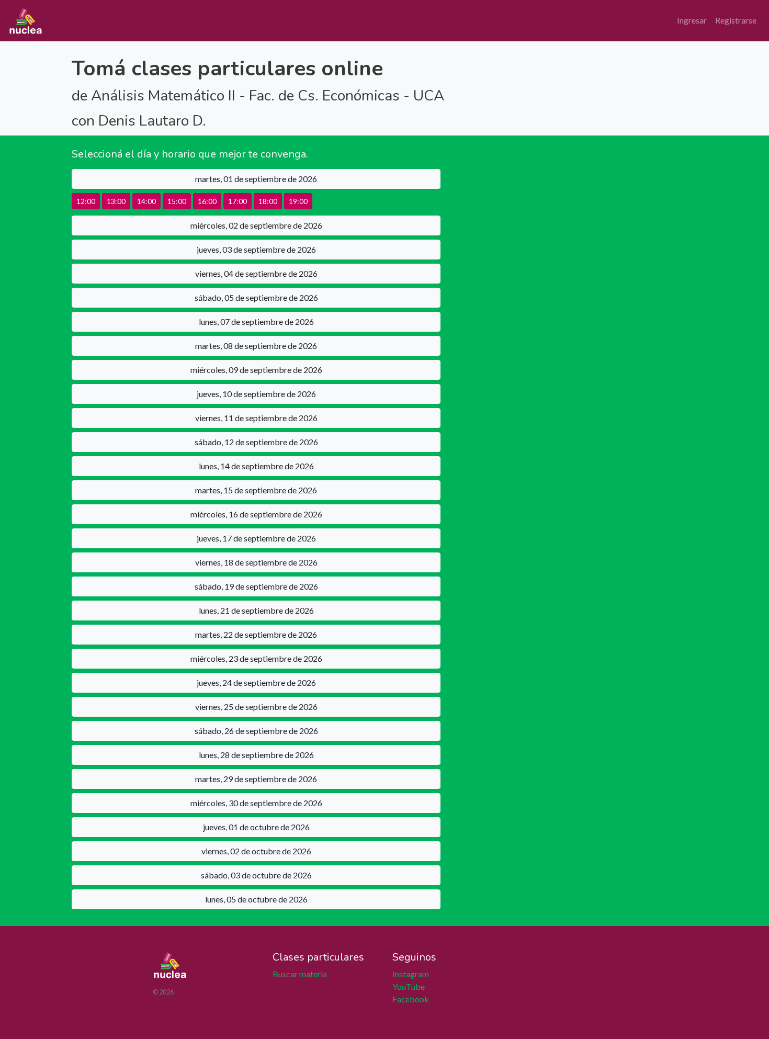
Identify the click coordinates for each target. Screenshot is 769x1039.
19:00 (298, 201)
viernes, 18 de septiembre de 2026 (256, 562)
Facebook (410, 999)
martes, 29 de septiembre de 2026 (256, 779)
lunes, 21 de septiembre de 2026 (256, 610)
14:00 (146, 201)
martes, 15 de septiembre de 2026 (256, 490)
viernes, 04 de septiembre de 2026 (256, 273)
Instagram (410, 974)
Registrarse (735, 20)
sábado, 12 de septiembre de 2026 (256, 442)
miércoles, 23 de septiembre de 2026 (256, 658)
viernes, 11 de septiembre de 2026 (256, 418)
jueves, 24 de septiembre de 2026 (256, 682)
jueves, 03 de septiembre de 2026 (256, 249)
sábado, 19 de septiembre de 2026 (256, 586)
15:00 (176, 201)
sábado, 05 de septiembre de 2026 (256, 297)
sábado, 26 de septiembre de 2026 (256, 731)
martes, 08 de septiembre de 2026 (256, 346)
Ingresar (692, 20)
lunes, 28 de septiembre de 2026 (256, 755)
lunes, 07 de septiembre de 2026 (256, 321)
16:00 (207, 201)
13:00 (116, 201)
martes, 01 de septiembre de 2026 (256, 179)
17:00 (237, 201)
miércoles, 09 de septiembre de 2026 (256, 370)
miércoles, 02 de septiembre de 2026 (256, 225)
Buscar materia (300, 974)
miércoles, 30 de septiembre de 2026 (256, 803)
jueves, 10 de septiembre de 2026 (256, 394)
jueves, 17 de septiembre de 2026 (256, 538)
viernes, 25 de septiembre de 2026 (256, 707)
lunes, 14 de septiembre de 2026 (256, 466)
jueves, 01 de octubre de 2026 (256, 827)
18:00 (267, 201)
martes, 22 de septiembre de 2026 (256, 634)
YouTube (408, 986)
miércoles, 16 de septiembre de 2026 (256, 514)
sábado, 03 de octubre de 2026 (256, 875)
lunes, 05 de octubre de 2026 (256, 899)
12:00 (85, 201)
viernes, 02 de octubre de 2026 (256, 851)
